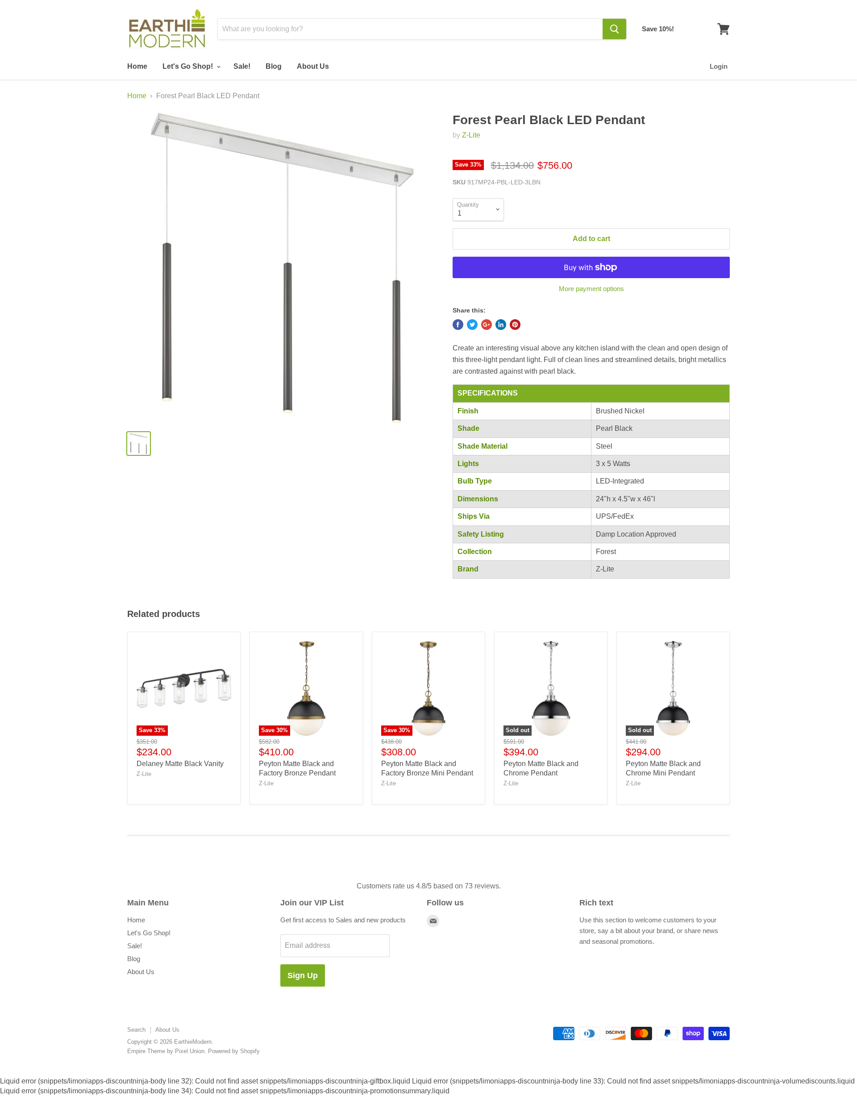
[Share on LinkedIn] (500, 324)
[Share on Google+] (486, 324)
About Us (313, 66)
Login (719, 66)
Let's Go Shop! (188, 66)
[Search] (614, 29)
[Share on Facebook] (458, 324)
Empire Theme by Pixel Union (165, 1051)
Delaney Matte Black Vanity (180, 763)
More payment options (591, 288)
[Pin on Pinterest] (515, 324)
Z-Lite (471, 135)
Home (137, 66)
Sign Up (302, 975)
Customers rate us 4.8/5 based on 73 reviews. (429, 886)
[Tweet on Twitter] (472, 324)
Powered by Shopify (234, 1051)
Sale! (241, 66)
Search (136, 1029)
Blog (274, 66)
